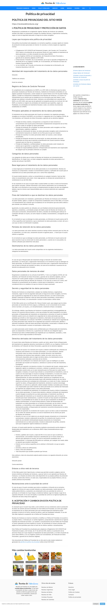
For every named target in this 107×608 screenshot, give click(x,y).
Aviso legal (71, 589)
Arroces (55, 8)
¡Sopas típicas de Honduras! (81, 73)
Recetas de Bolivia (46, 592)
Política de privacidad (74, 597)
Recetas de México (47, 587)
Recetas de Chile (46, 594)
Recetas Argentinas (47, 589)
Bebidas (69, 8)
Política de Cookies (74, 592)
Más (83, 8)
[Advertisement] (84, 36)
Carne (62, 8)
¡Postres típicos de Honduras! (81, 70)
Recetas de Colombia (47, 599)
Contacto (71, 594)
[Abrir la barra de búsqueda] (90, 8)
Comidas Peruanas (47, 597)
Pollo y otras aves (43, 8)
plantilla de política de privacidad (30, 542)
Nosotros (71, 587)
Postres (77, 8)
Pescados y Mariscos (23, 8)
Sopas (33, 8)
